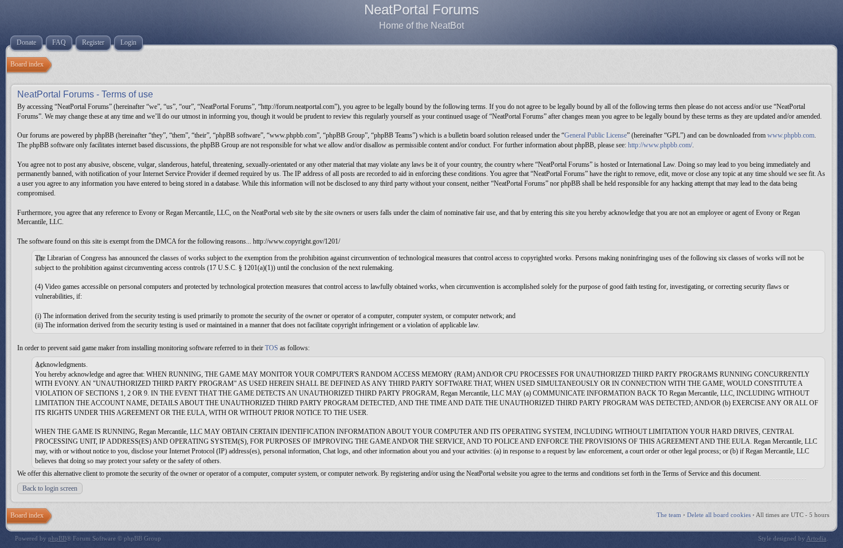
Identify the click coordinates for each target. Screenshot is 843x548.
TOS (271, 348)
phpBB (57, 538)
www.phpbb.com (790, 135)
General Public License (595, 135)
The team (669, 514)
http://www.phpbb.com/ (660, 145)
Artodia (816, 538)
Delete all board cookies (719, 514)
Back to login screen (49, 488)
